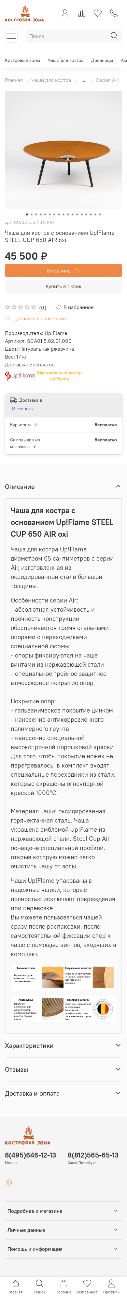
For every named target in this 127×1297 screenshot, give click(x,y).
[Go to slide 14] (86, 214)
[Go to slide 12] (77, 214)
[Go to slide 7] (54, 214)
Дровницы (102, 60)
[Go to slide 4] (41, 214)
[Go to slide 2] (32, 214)
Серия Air (107, 80)
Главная (14, 80)
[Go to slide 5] (45, 214)
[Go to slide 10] (68, 214)
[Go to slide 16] (95, 214)
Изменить (22, 409)
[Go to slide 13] (82, 214)
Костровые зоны (22, 60)
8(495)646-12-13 (30, 1155)
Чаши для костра (65, 60)
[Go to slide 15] (91, 214)
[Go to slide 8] (59, 214)
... (83, 80)
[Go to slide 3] (36, 214)
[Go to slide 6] (50, 214)
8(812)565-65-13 (93, 1155)
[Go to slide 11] (73, 214)
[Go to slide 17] (100, 214)
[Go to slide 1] (27, 214)
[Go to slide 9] (63, 214)
